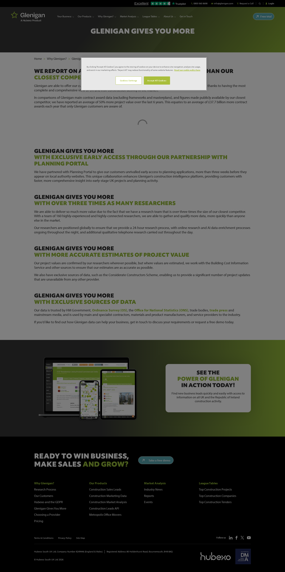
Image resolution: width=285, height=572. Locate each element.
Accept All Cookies (156, 80)
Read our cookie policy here (187, 69)
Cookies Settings (128, 80)
